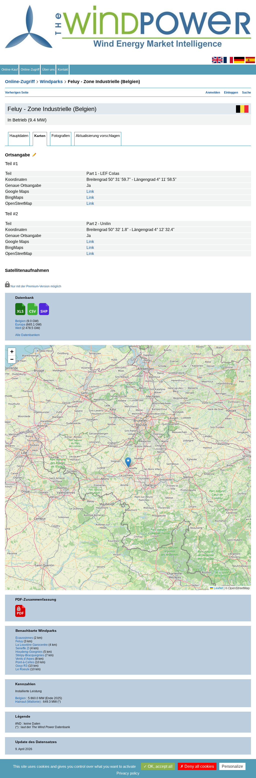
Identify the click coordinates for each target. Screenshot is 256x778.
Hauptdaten (19, 135)
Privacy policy (128, 773)
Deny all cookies (199, 766)
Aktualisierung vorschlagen (98, 135)
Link (90, 191)
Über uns (48, 69)
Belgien (20, 321)
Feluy (19, 641)
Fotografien (61, 135)
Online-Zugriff (30, 69)
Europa (20, 324)
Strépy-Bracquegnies (30, 655)
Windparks (51, 81)
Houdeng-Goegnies (29, 652)
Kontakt (63, 69)
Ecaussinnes (24, 638)
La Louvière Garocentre (32, 645)
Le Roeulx (23, 669)
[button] (12, 352)
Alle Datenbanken (27, 335)
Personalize (232, 766)
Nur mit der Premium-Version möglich (35, 286)
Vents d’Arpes (25, 659)
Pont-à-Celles (25, 662)
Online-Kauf (9, 69)
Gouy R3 (22, 665)
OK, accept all (159, 766)
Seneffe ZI (22, 648)
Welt (18, 328)
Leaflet (218, 588)
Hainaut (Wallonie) (28, 701)
